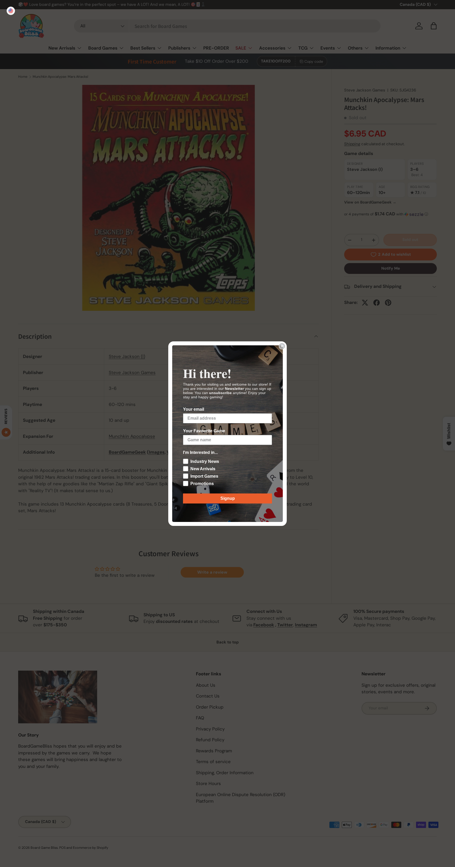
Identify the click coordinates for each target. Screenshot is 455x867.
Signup (227, 498)
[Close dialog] (282, 346)
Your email (193, 409)
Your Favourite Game (204, 431)
